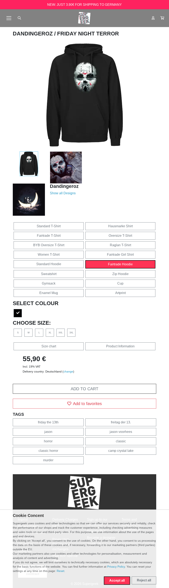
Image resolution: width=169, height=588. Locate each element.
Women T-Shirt (49, 254)
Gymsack (48, 283)
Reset (60, 571)
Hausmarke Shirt (120, 226)
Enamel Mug (48, 293)
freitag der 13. (121, 422)
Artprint (120, 293)
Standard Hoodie (48, 264)
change (68, 371)
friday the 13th (48, 422)
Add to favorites (87, 403)
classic (121, 441)
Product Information (120, 346)
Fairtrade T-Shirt (49, 235)
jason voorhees (121, 431)
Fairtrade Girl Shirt (120, 254)
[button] (162, 18)
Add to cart (84, 389)
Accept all (117, 580)
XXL (61, 332)
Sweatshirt (48, 274)
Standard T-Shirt (49, 226)
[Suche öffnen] (19, 18)
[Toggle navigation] (8, 18)
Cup (120, 283)
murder (48, 460)
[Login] (153, 18)
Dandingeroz (33, 33)
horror (48, 441)
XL (50, 332)
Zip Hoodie (120, 274)
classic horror (48, 450)
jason (48, 431)
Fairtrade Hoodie (120, 264)
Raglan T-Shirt (120, 245)
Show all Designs (63, 193)
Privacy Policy (116, 566)
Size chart (48, 346)
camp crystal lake (121, 450)
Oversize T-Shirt (120, 235)
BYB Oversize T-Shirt (48, 245)
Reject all (144, 580)
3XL (71, 332)
